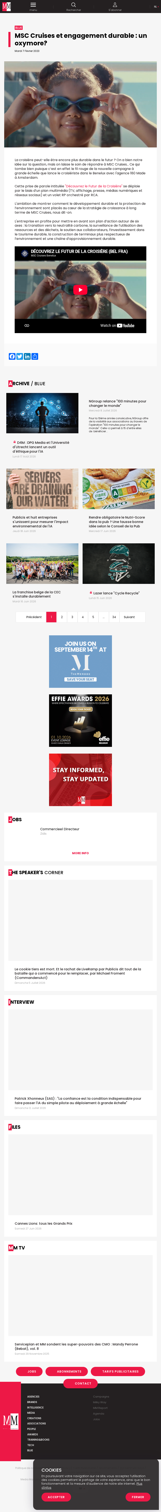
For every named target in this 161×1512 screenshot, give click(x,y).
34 (114, 617)
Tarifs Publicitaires (120, 1371)
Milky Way (99, 1402)
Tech (30, 1445)
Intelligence (35, 1407)
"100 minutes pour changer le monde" (114, 426)
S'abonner (115, 10)
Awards (32, 1434)
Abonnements (69, 1371)
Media (31, 1413)
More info (80, 853)
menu (33, 10)
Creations (34, 1418)
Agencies (33, 1396)
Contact (83, 1383)
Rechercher (73, 10)
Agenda (98, 1414)
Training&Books (38, 1439)
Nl (155, 6)
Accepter (56, 1497)
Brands (32, 1402)
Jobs (31, 1371)
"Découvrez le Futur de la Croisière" (93, 186)
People (31, 1429)
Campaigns (101, 1397)
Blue (30, 1450)
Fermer (138, 1497)
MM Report (100, 1408)
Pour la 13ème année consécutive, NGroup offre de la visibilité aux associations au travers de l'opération (118, 421)
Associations (36, 1423)
